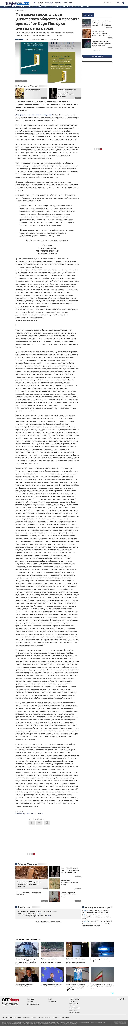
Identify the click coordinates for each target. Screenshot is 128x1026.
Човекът (47, 7)
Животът (39, 7)
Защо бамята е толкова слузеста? (101, 921)
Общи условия (75, 999)
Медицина (56, 7)
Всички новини (97, 56)
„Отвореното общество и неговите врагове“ (34, 115)
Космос (6, 7)
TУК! (39, 914)
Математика (23, 7)
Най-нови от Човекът (28, 86)
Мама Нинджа (64, 1017)
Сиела (19, 39)
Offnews (49, 3)
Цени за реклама (33, 1004)
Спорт (57, 3)
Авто (64, 3)
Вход (50, 999)
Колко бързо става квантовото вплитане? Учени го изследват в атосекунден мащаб (96, 916)
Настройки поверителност (75, 1011)
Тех (70, 3)
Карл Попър (20, 814)
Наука (40, 3)
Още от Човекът (27, 864)
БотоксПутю (88, 924)
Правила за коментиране (74, 1002)
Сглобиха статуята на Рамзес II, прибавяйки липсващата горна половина (67, 93)
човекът (40, 814)
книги (27, 814)
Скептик (81, 7)
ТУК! (49, 916)
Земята (31, 7)
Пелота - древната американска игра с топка (69, 895)
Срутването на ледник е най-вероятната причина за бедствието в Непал (101, 24)
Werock (54, 1017)
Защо (74, 7)
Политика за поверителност (75, 1007)
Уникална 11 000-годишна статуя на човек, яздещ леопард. (101, 33)
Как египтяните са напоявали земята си (33, 91)
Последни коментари (97, 907)
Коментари (24, 906)
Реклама (30, 1002)
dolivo (86, 910)
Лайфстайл (26, 1017)
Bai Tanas (87, 921)
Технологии (66, 7)
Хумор (88, 7)
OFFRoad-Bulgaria (44, 1017)
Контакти (30, 999)
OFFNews (5, 1017)
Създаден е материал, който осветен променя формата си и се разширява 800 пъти (101, 44)
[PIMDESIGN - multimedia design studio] (119, 1023)
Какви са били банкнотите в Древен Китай (69, 882)
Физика (14, 7)
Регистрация (52, 1002)
